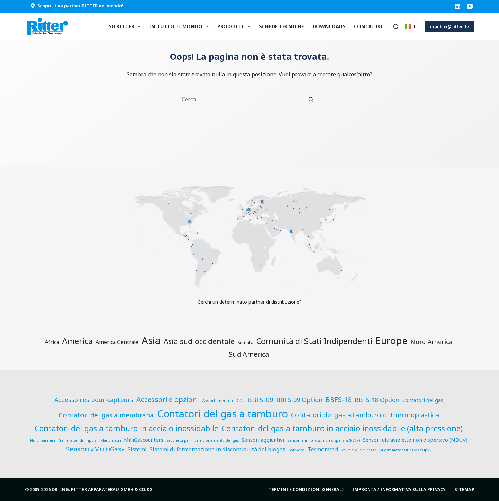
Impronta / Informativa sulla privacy (399, 490)
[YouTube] (470, 6)
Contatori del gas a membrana (106, 415)
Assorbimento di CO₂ (223, 400)
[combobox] (243, 99)
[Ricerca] (396, 26)
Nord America (431, 341)
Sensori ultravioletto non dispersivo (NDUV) (415, 439)
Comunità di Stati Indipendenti (314, 341)
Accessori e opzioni (167, 399)
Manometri (110, 440)
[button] (411, 26)
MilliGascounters (143, 439)
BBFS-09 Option (299, 399)
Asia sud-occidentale (199, 341)
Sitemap (464, 490)
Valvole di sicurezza (359, 450)
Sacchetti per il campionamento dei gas (202, 440)
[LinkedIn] (457, 6)
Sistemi (137, 449)
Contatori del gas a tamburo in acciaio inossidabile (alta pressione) (342, 428)
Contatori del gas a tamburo (222, 414)
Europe (391, 340)
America (77, 340)
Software (296, 450)
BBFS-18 (339, 399)
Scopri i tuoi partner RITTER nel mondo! (80, 6)
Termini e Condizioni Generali (306, 490)
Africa (52, 342)
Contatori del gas (422, 400)
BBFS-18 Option (377, 400)
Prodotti (230, 26)
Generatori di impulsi (78, 440)
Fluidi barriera (43, 440)
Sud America (249, 354)
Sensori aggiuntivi (263, 439)
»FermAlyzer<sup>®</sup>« (406, 450)
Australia (245, 342)
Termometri (323, 449)
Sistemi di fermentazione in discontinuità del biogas (217, 449)
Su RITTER (121, 26)
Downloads (329, 26)
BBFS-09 (260, 399)
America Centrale (117, 342)
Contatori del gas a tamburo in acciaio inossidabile (127, 428)
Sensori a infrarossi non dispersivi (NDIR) (323, 440)
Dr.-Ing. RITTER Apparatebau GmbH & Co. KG (102, 489)
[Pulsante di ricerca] (310, 99)
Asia (151, 340)
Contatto (368, 26)
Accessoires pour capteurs (93, 399)
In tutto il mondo (175, 26)
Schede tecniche (281, 26)
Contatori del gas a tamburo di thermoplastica (365, 414)
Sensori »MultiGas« (95, 449)
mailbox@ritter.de (449, 26)
